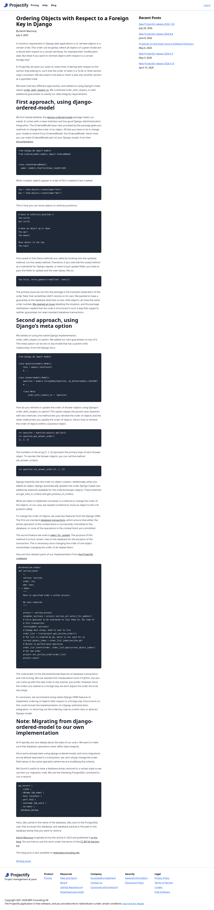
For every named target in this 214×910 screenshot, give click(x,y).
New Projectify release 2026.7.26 (156, 24)
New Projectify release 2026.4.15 (156, 63)
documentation (24, 141)
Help (45, 5)
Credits (158, 887)
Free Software (162, 892)
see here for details (133, 903)
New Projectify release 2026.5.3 (156, 53)
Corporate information (103, 887)
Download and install (72, 892)
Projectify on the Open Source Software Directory (166, 43)
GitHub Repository (70, 887)
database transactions (53, 520)
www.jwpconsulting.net (66, 852)
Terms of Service (164, 882)
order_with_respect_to (36, 90)
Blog (53, 5)
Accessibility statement (103, 878)
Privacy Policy (162, 878)
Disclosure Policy (134, 882)
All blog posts (23, 861)
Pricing (35, 5)
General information (136, 878)
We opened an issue (44, 304)
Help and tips (67, 878)
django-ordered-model (59, 117)
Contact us (96, 882)
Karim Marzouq (24, 837)
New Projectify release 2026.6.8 (156, 34)
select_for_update (60, 535)
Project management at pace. (21, 879)
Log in (207, 5)
